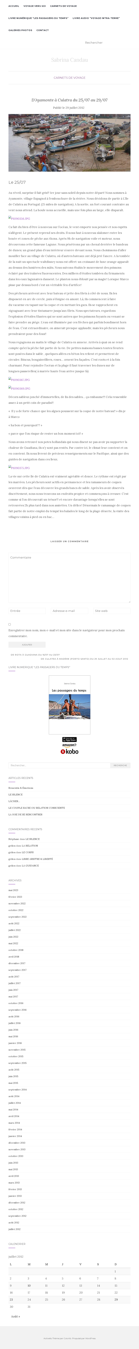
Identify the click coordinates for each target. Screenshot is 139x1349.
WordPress (90, 1338)
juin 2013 (13, 1162)
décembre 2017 (16, 963)
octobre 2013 (15, 1156)
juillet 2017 (14, 983)
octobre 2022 (15, 910)
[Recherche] (128, 43)
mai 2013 (13, 1169)
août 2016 (13, 1016)
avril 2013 (13, 1176)
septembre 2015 (17, 1063)
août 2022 (13, 923)
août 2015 (13, 1069)
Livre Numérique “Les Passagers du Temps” (38, 18)
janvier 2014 (15, 1136)
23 (11, 1299)
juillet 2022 (14, 930)
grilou (11, 845)
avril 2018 (13, 956)
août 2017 (13, 976)
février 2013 (15, 1189)
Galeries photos (20, 30)
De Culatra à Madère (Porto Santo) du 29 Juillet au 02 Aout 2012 (85, 659)
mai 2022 (13, 943)
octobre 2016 (15, 1003)
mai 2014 (13, 1109)
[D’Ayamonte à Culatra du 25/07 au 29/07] (69, 143)
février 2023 (15, 896)
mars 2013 (14, 1182)
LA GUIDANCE (30, 865)
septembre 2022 (17, 916)
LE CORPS (28, 852)
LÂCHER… (14, 801)
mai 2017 (13, 996)
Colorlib (67, 1338)
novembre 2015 (17, 1049)
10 (29, 1285)
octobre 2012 (15, 1209)
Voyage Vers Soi (35, 6)
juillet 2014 (14, 1102)
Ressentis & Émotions (20, 787)
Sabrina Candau (69, 59)
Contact (42, 30)
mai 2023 (13, 890)
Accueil (13, 6)
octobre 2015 (15, 1056)
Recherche (120, 765)
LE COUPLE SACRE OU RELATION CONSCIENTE (36, 807)
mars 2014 (14, 1122)
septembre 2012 (17, 1215)
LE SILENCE (15, 794)
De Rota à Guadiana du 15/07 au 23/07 (35, 654)
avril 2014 (13, 1116)
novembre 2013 (16, 1149)
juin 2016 (13, 1029)
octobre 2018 (15, 950)
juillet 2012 (14, 1229)
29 (116, 1299)
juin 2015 (13, 1076)
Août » (15, 1316)
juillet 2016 (14, 1023)
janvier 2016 (15, 1043)
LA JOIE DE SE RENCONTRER (25, 814)
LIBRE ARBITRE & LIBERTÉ (37, 859)
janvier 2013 (15, 1195)
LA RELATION (30, 845)
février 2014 (15, 1129)
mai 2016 (13, 1036)
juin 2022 (13, 936)
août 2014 (13, 1096)
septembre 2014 (17, 1089)
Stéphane (13, 839)
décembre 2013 (16, 1142)
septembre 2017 (17, 969)
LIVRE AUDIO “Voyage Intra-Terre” (96, 18)
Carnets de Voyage (63, 6)
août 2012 (13, 1222)
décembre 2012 (16, 1202)
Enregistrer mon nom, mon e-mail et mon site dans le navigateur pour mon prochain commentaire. (66, 633)
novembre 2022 (17, 903)
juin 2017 (13, 989)
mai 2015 (13, 1082)
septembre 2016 (17, 1009)
